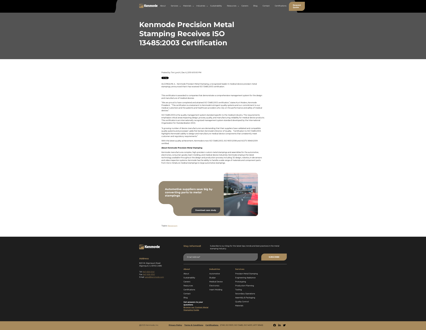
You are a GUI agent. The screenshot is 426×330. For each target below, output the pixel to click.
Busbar (212, 278)
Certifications (189, 290)
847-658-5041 (149, 272)
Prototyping (240, 282)
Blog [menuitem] (255, 6)
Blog (185, 298)
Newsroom (172, 226)
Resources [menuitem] (231, 6)
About (186, 274)
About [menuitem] (163, 6)
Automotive (214, 274)
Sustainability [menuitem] (216, 6)
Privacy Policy (175, 325)
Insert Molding (215, 290)
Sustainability (189, 278)
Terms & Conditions (193, 325)
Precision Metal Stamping (246, 274)
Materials (239, 306)
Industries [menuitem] (200, 6)
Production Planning (244, 286)
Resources (188, 286)
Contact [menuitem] (266, 6)
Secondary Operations (245, 294)
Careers (186, 282)
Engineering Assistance (245, 278)
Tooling (238, 290)
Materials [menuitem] (187, 6)
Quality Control (242, 302)
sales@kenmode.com (154, 277)
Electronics (214, 286)
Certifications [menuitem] (280, 6)
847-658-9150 (149, 274)
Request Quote (297, 6)
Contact (187, 294)
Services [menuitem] (174, 6)
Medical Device (216, 282)
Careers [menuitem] (244, 6)
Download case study (205, 210)
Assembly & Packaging (245, 298)
